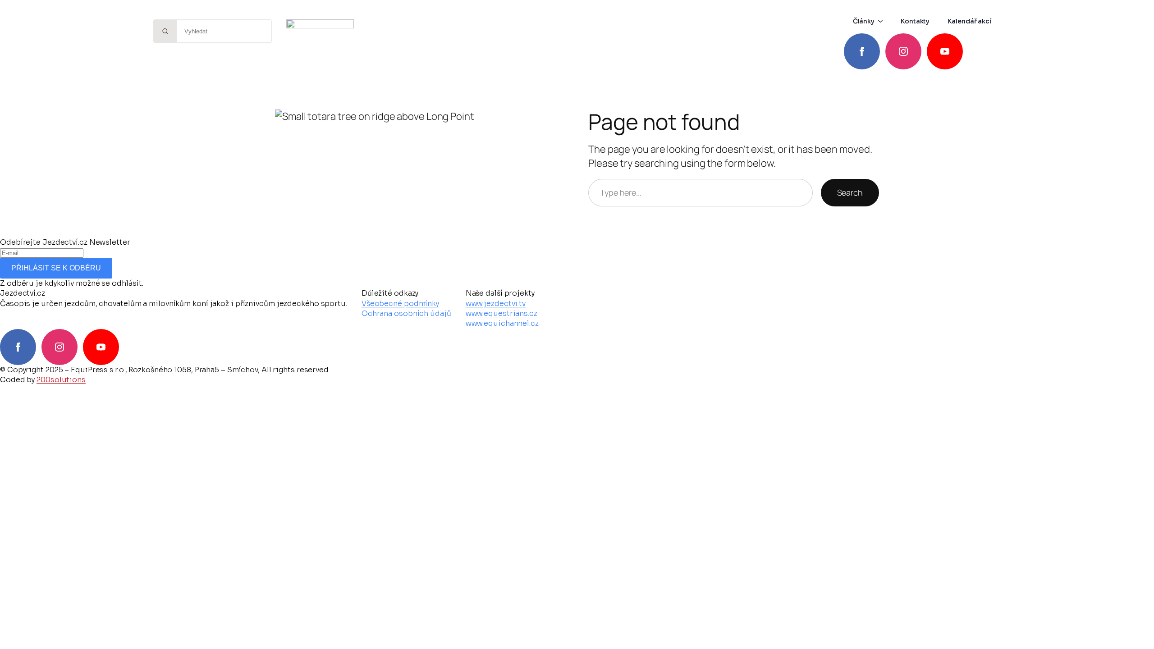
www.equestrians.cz (501, 313)
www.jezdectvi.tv (496, 303)
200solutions (61, 379)
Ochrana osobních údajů (406, 313)
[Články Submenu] (883, 21)
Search (850, 192)
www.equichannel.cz (502, 323)
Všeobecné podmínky (400, 303)
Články (864, 21)
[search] (165, 31)
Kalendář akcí (970, 21)
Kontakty (915, 21)
